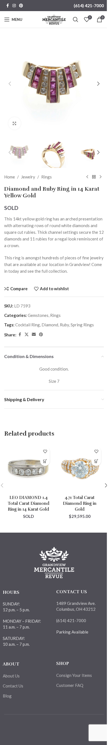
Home (9, 176)
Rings (46, 176)
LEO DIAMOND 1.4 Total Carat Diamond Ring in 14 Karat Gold (28, 503)
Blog (7, 695)
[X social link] (26, 334)
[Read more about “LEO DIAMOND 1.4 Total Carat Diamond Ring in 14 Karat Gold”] (45, 461)
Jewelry (28, 176)
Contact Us (13, 685)
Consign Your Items (74, 675)
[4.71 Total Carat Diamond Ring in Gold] (79, 468)
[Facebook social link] (7, 5)
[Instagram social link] (14, 5)
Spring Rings (82, 324)
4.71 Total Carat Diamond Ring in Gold (79, 503)
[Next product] (100, 176)
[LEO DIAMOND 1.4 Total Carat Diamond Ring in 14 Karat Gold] (28, 468)
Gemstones (38, 315)
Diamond (50, 324)
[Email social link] (33, 334)
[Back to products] (94, 176)
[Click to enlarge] (14, 123)
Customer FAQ (69, 685)
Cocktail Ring (27, 324)
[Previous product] (87, 176)
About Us (11, 675)
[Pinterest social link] (21, 5)
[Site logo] (54, 18)
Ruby (64, 324)
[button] (9, 83)
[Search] (75, 19)
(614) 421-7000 (89, 5)
